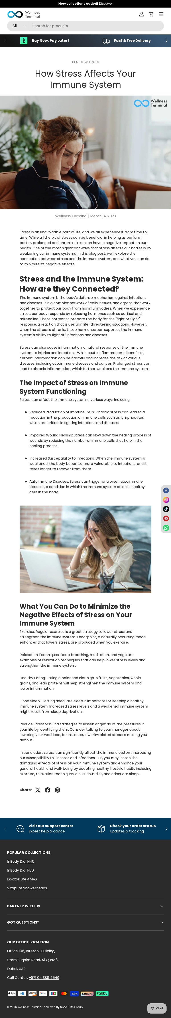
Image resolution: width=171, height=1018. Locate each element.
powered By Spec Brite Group (63, 1007)
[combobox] (85, 26)
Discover (106, 3)
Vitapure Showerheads (27, 888)
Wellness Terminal (30, 1007)
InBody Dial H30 (20, 870)
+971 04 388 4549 (44, 977)
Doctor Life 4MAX (22, 879)
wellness (92, 62)
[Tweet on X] (38, 790)
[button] (151, 14)
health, (78, 62)
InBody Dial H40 (20, 861)
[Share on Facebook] (48, 790)
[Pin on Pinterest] (57, 790)
